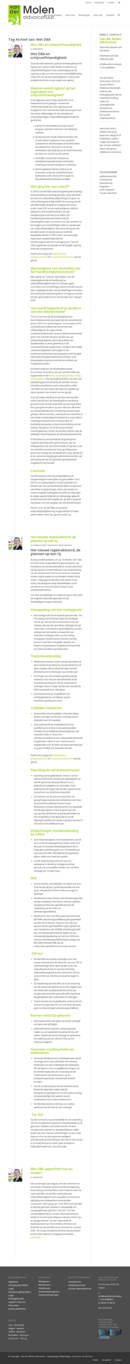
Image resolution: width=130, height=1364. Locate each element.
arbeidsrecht (59, 253)
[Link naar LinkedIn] (119, 2)
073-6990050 (108, 67)
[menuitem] (88, 2)
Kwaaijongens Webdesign (58, 1356)
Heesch (20, 1328)
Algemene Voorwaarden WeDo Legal (18, 1285)
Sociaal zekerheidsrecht (79, 1288)
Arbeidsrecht (38, 49)
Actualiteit (99, 2)
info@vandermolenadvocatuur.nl (114, 1296)
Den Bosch (19, 1325)
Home (88, 2)
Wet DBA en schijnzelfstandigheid (56, 45)
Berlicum (21, 1331)
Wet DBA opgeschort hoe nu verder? (51, 1171)
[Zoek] (119, 15)
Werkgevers (44, 1281)
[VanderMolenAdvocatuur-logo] (31, 15)
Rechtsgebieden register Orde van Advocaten (16, 1302)
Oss (10, 1325)
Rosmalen (13, 1335)
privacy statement (17, 1308)
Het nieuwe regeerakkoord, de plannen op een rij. (53, 539)
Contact (111, 2)
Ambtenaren (44, 1288)
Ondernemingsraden (48, 1294)
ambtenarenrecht (39, 257)
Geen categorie (107, 189)
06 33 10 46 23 (108, 1302)
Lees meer (36, 1237)
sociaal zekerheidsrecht (61, 257)
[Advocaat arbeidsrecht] (15, 50)
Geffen (11, 1331)
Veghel (11, 1328)
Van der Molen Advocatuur (33, 1356)
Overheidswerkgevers (48, 1291)
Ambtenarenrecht (76, 1285)
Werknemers (44, 1284)
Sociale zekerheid (65, 545)
